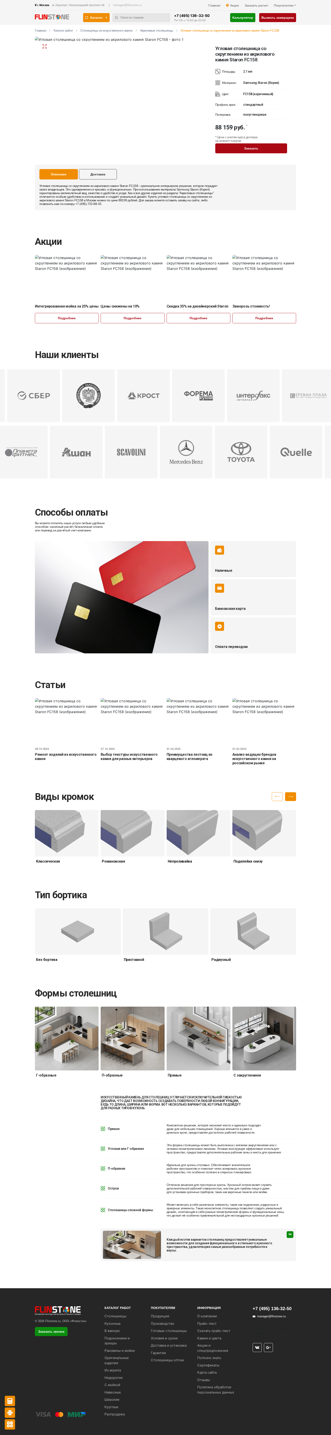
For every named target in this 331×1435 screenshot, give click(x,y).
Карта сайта (207, 1372)
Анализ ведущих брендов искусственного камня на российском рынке (254, 758)
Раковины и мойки (119, 1350)
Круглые (111, 1407)
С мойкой (112, 1385)
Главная (214, 5)
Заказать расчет (256, 5)
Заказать (251, 148)
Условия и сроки (164, 1338)
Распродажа (114, 1414)
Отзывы (203, 1380)
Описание (58, 174)
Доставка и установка (169, 1345)
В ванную (112, 1331)
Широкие (112, 1399)
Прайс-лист (207, 1323)
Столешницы (115, 1316)
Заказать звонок (51, 1331)
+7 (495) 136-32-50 (191, 15)
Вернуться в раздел (72, 46)
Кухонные (112, 1323)
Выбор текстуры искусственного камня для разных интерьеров (129, 756)
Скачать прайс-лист (213, 1331)
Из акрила (112, 1370)
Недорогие (113, 1377)
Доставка (98, 174)
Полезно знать (209, 1358)
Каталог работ (63, 30)
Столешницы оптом (167, 1360)
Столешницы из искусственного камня (106, 30)
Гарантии (158, 1353)
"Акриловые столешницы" (196, 193)
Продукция (160, 1316)
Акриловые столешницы (156, 30)
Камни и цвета (209, 1338)
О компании (207, 1316)
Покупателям (283, 5)
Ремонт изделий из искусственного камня (66, 756)
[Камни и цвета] (10, 1412)
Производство (162, 1323)
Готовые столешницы (169, 1331)
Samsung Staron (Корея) (193, 189)
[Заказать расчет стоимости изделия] (10, 1424)
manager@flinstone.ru (127, 5)
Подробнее (67, 318)
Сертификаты (208, 1365)
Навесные (112, 1392)
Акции (234, 5)
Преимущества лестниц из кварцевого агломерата (190, 756)
